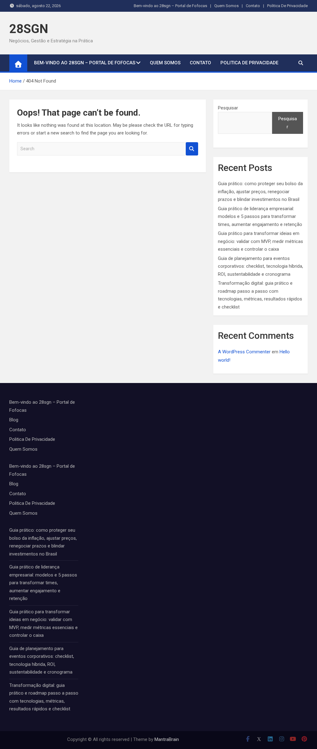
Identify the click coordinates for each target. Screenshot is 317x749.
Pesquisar (228, 108)
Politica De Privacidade (287, 5)
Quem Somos (226, 5)
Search (192, 148)
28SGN (28, 29)
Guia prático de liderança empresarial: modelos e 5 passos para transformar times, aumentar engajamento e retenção (260, 216)
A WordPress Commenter (244, 352)
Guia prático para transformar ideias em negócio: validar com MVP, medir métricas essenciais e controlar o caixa (260, 241)
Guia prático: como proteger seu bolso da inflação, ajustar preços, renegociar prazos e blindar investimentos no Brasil (260, 191)
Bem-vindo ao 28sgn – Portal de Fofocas (170, 5)
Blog (13, 420)
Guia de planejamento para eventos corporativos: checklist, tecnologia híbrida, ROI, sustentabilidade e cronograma (260, 266)
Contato (253, 5)
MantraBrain (166, 739)
